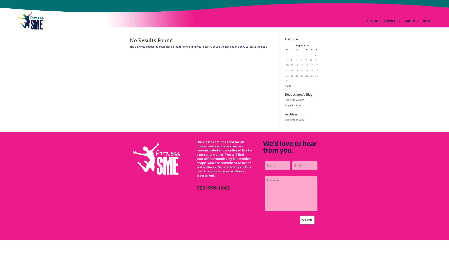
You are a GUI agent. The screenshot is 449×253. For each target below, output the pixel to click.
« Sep (288, 85)
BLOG (427, 21)
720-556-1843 (213, 187)
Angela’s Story (293, 105)
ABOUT (410, 21)
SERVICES (390, 21)
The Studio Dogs (294, 100)
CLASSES (373, 21)
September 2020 (294, 119)
